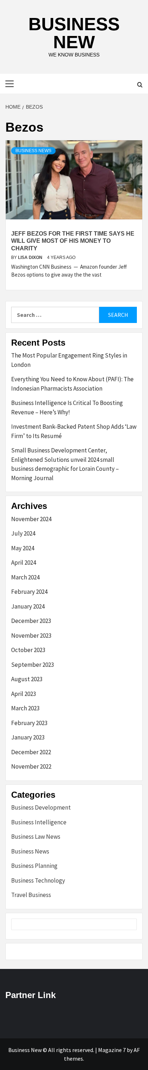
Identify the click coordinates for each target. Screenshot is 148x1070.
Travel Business (31, 895)
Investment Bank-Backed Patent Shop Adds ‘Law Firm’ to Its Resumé (74, 431)
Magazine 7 (112, 1049)
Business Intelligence (38, 822)
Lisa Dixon (30, 257)
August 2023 (26, 679)
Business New (74, 33)
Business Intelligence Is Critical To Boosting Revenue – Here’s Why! (67, 407)
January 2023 (28, 737)
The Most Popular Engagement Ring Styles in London (69, 360)
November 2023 (31, 635)
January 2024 (28, 606)
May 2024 (22, 548)
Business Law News (35, 837)
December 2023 (31, 621)
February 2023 (29, 723)
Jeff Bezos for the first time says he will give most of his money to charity (72, 241)
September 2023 (32, 665)
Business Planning (34, 866)
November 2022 (31, 766)
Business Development (41, 807)
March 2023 (25, 708)
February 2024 (29, 592)
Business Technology (38, 880)
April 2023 (23, 694)
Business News (33, 150)
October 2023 (28, 650)
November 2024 (31, 519)
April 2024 (23, 562)
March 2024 (25, 577)
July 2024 (23, 533)
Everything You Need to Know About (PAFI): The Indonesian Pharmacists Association (72, 383)
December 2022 (31, 752)
